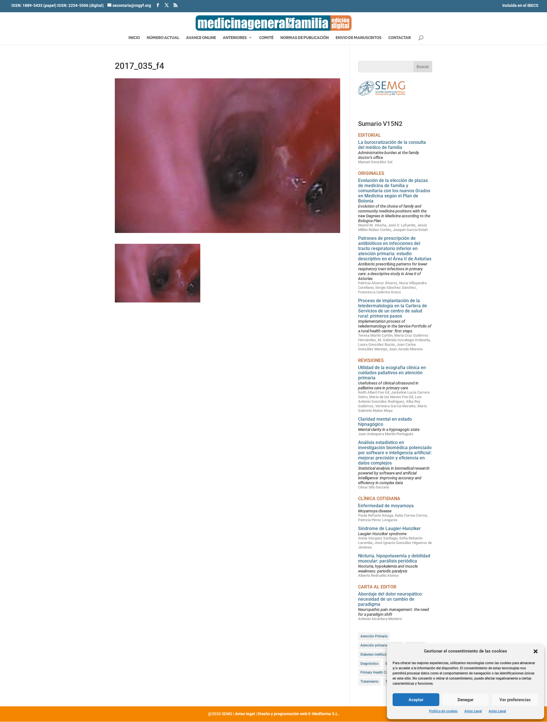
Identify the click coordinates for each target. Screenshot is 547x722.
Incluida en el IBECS (520, 5)
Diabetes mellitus (373, 654)
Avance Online (201, 38)
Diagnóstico (369, 664)
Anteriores (235, 38)
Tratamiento (369, 682)
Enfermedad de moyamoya (386, 505)
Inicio (134, 38)
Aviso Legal (473, 711)
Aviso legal (245, 713)
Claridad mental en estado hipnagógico (385, 421)
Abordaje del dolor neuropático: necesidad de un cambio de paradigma (390, 599)
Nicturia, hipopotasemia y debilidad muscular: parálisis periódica (394, 558)
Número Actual (163, 38)
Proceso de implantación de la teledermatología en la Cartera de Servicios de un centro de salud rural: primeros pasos (392, 308)
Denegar (465, 699)
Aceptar (416, 699)
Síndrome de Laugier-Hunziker (389, 528)
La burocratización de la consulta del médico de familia (392, 145)
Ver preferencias (515, 699)
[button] (535, 651)
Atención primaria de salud (380, 645)
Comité (266, 38)
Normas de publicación (304, 38)
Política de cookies (443, 711)
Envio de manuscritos (358, 38)
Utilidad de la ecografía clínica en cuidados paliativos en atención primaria (392, 373)
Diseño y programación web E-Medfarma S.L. (298, 713)
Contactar (399, 38)
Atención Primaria (373, 636)
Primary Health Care (375, 672)
